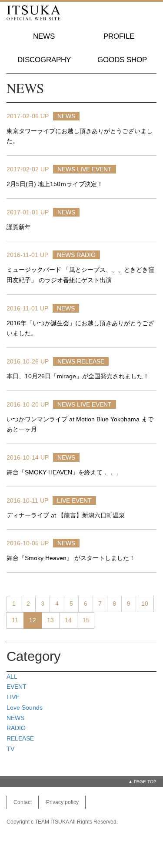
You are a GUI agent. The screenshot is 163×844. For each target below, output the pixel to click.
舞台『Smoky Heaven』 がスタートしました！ (71, 557)
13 (50, 620)
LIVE (83, 169)
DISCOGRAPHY (44, 60)
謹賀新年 (19, 227)
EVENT (102, 169)
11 (15, 620)
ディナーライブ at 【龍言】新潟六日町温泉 (66, 515)
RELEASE (90, 361)
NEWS (44, 36)
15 (86, 620)
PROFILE (118, 36)
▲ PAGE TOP (142, 781)
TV (10, 748)
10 (144, 603)
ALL (12, 676)
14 (68, 620)
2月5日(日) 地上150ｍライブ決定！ (55, 183)
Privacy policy (62, 802)
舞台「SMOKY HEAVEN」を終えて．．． (64, 472)
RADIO (86, 254)
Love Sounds (25, 707)
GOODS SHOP (122, 60)
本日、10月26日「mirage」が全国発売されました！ (78, 376)
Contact (22, 802)
